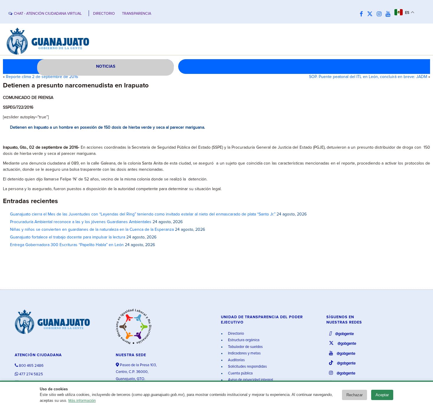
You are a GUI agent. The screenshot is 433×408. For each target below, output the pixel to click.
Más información (82, 401)
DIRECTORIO (104, 14)
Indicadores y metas (244, 353)
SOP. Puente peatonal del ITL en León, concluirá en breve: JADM (368, 77)
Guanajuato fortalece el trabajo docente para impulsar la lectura (67, 237)
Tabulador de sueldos (245, 347)
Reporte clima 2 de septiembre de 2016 (42, 77)
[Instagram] (380, 14)
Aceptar (382, 395)
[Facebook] (363, 14)
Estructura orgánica (243, 340)
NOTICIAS (105, 66)
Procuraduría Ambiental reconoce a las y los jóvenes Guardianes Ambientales (80, 222)
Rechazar (354, 395)
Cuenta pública (240, 373)
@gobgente (344, 334)
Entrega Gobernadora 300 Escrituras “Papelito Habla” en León (67, 245)
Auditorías (236, 360)
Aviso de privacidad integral (250, 380)
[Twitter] (371, 14)
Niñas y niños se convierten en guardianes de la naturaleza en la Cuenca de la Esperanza (92, 230)
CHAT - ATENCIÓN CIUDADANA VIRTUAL (48, 14)
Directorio (235, 334)
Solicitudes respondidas (247, 367)
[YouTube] (389, 14)
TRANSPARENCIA (136, 14)
